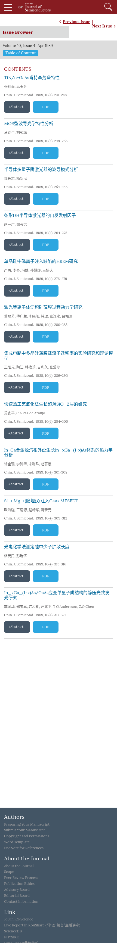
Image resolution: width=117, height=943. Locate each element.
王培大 (47, 270)
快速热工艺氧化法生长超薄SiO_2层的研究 (45, 404)
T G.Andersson (65, 607)
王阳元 (9, 367)
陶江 (19, 367)
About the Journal (19, 866)
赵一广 (9, 224)
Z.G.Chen (86, 607)
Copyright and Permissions (26, 836)
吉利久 (42, 367)
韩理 (44, 316)
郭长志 (9, 178)
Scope (9, 872)
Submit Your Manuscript (24, 830)
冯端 (25, 270)
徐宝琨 (9, 464)
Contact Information (21, 902)
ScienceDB (13, 931)
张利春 (9, 87)
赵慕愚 (46, 464)
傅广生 (21, 316)
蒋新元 (46, 510)
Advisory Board (17, 890)
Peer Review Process (21, 878)
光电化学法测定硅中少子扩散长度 (36, 546)
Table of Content (20, 53)
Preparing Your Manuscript (27, 824)
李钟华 (21, 464)
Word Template (17, 842)
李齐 (16, 270)
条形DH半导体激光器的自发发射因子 (40, 215)
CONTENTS (17, 69)
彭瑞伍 (21, 556)
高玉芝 (21, 87)
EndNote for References (24, 848)
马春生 (9, 132)
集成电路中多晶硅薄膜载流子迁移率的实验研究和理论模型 (58, 356)
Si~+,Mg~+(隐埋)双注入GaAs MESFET (41, 500)
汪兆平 (46, 607)
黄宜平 (9, 413)
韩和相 (34, 607)
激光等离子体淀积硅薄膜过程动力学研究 (43, 307)
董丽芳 (9, 316)
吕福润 (67, 316)
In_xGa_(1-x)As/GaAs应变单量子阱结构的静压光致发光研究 (56, 595)
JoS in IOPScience (18, 919)
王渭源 (21, 510)
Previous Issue (76, 21)
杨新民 (21, 178)
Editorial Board (17, 896)
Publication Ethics (19, 884)
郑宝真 (21, 607)
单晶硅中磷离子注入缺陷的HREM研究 (41, 261)
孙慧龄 (35, 270)
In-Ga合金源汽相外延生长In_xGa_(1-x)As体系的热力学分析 (58, 452)
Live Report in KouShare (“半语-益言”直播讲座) (42, 925)
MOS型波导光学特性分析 (28, 123)
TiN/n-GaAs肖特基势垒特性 (32, 77)
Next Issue (102, 26)
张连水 (55, 316)
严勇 (7, 270)
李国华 (9, 607)
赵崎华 (34, 510)
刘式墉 (21, 132)
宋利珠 (34, 464)
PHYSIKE (11, 937)
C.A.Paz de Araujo (30, 413)
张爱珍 (55, 367)
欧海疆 (9, 510)
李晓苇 (34, 316)
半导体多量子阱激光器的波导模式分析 (41, 169)
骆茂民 (9, 556)
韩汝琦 (30, 367)
